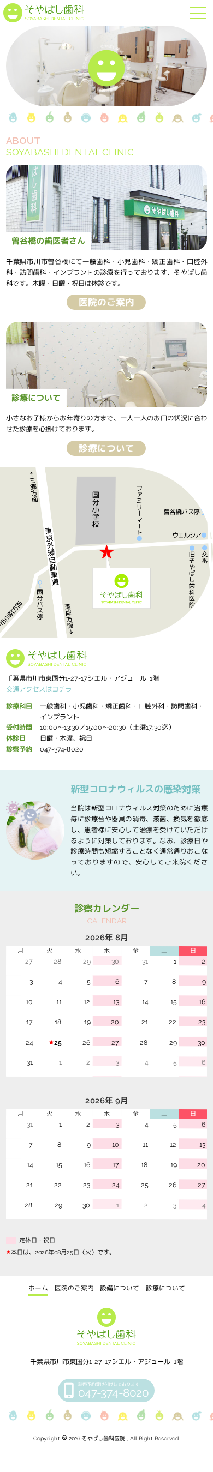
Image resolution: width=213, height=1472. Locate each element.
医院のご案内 (106, 302)
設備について (119, 1288)
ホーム (38, 1288)
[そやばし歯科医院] (43, 12)
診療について (106, 447)
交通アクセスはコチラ (39, 689)
